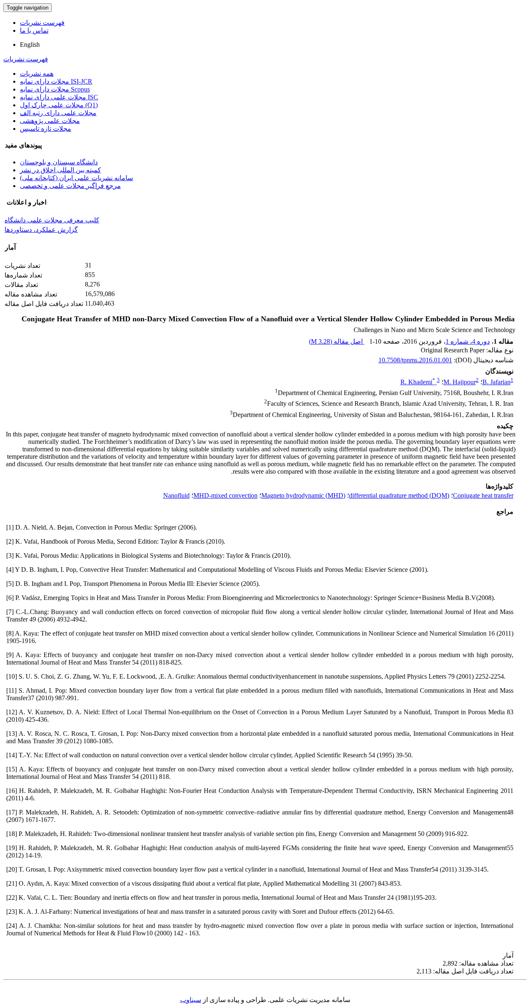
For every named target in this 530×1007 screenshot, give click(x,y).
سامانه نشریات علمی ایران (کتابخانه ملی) (76, 177)
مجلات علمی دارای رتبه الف (58, 112)
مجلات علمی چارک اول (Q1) (59, 104)
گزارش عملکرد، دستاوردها (41, 229)
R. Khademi (417, 381)
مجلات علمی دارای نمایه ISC (59, 97)
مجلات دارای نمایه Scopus (55, 89)
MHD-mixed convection (225, 495)
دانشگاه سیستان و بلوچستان (59, 162)
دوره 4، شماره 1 (468, 341)
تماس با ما (34, 30)
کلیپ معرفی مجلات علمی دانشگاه (52, 220)
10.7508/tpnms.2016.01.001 (415, 360)
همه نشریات (36, 73)
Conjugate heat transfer (483, 495)
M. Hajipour (459, 381)
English (30, 44)
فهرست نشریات (42, 22)
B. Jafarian (496, 381)
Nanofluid (176, 495)
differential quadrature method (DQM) (399, 495)
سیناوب (190, 999)
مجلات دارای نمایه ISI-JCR (56, 81)
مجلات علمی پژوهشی (50, 120)
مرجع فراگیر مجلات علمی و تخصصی (70, 185)
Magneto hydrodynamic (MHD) (303, 495)
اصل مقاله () (336, 341)
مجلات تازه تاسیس (45, 128)
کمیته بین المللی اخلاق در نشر (60, 169)
